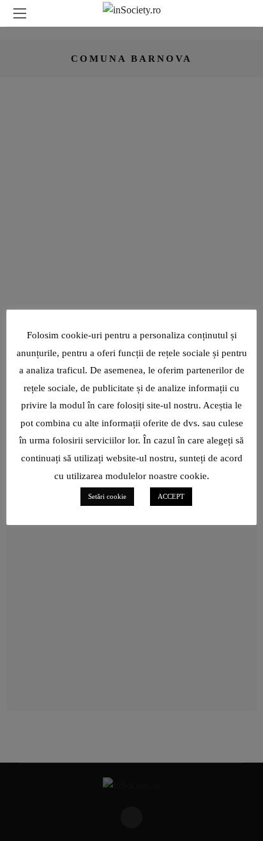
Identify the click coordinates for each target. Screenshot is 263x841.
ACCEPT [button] (171, 496)
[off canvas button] (19, 13)
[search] (243, 13)
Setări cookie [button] (107, 496)
